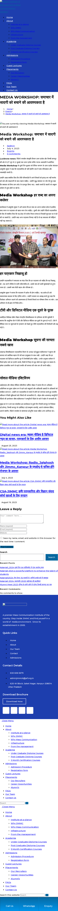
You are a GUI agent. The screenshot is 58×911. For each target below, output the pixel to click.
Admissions (11, 763)
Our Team (10, 794)
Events (10, 151)
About (8, 729)
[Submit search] (26, 803)
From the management (22, 746)
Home (8, 726)
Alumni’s (15, 787)
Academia (10, 750)
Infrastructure (17, 743)
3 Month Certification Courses (25, 760)
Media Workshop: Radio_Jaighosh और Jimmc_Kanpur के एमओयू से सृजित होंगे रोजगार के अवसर (27, 467)
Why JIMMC (17, 736)
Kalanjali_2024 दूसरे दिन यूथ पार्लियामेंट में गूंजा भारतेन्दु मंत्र (22, 567)
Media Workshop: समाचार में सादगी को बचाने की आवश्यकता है (27, 114)
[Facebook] (6, 710)
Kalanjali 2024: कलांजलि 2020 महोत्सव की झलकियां (20, 581)
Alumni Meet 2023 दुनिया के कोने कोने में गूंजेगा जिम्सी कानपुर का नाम (26, 584)
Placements (11, 777)
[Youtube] (14, 710)
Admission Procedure (21, 767)
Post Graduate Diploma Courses (26, 756)
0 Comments (14, 154)
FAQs (8, 791)
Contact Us (10, 798)
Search (3, 552)
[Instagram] (30, 710)
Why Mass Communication (24, 739)
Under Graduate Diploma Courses (27, 753)
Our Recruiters (18, 780)
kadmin (11, 146)
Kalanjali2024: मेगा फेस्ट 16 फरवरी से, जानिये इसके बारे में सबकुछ (24, 578)
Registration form (19, 770)
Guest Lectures (12, 774)
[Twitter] (22, 710)
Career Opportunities (21, 784)
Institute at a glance (20, 733)
